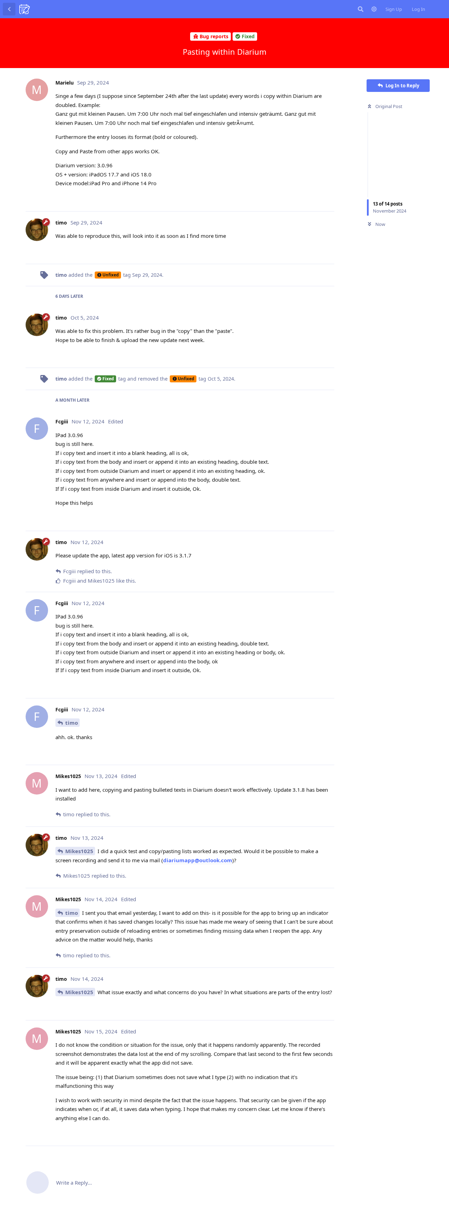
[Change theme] (374, 9)
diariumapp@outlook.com (197, 860)
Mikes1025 (79, 851)
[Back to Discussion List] (9, 9)
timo (71, 722)
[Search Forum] (360, 9)
